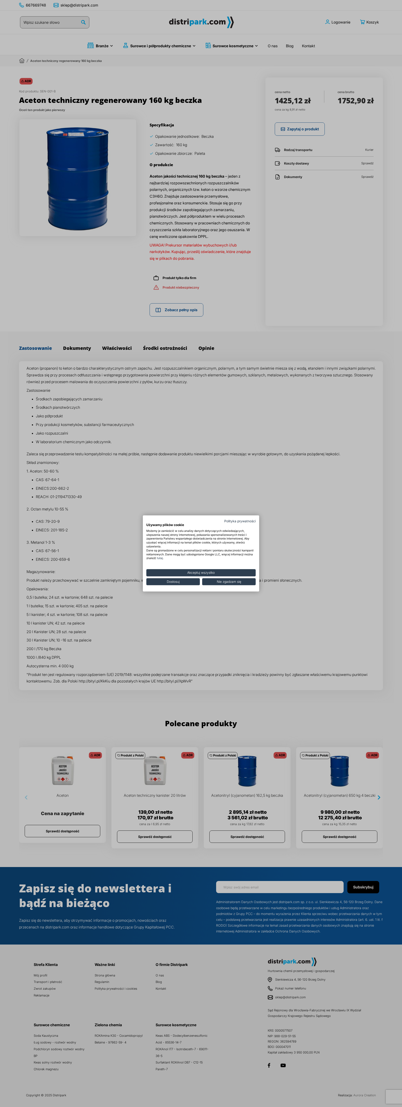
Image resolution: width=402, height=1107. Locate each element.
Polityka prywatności (240, 521)
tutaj (160, 558)
